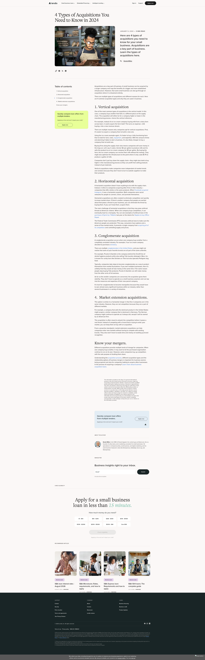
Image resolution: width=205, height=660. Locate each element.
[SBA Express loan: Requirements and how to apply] (115, 563)
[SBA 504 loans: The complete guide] (139, 563)
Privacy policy (65, 629)
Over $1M (124, 524)
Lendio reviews (91, 613)
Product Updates (123, 610)
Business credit (123, 607)
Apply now (151, 3)
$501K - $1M (109, 524)
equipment (117, 137)
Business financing (124, 603)
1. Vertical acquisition (62, 91)
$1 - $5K (81, 519)
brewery (114, 244)
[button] (68, 3)
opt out (133, 658)
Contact (57, 603)
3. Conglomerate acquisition (64, 98)
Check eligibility (102, 532)
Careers (89, 607)
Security (57, 607)
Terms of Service (63, 637)
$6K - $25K (95, 519)
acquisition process (115, 358)
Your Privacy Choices (60, 616)
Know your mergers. (62, 105)
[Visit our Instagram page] (147, 624)
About (88, 603)
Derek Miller (128, 61)
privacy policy (122, 658)
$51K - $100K (124, 519)
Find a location (58, 610)
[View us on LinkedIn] (149, 624)
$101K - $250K (81, 524)
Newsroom (90, 610)
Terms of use (58, 629)
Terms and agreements (61, 613)
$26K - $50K (109, 519)
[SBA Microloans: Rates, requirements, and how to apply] (90, 563)
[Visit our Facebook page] (144, 624)
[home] (53, 3)
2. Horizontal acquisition (63, 94)
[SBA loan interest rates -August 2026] (66, 563)
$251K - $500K (95, 524)
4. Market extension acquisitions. (65, 101)
